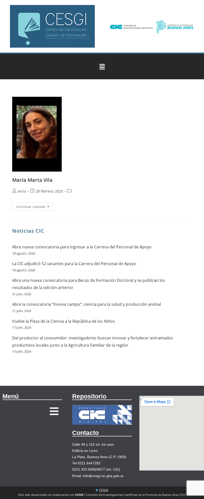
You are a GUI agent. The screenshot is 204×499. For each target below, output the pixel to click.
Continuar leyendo (34, 205)
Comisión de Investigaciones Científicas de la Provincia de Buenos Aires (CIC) (136, 495)
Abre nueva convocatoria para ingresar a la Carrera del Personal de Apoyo (82, 247)
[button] (102, 66)
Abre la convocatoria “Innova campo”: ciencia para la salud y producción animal (86, 304)
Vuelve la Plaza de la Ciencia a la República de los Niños (63, 321)
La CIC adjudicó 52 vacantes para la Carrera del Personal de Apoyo (74, 263)
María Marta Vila (32, 180)
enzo (22, 191)
